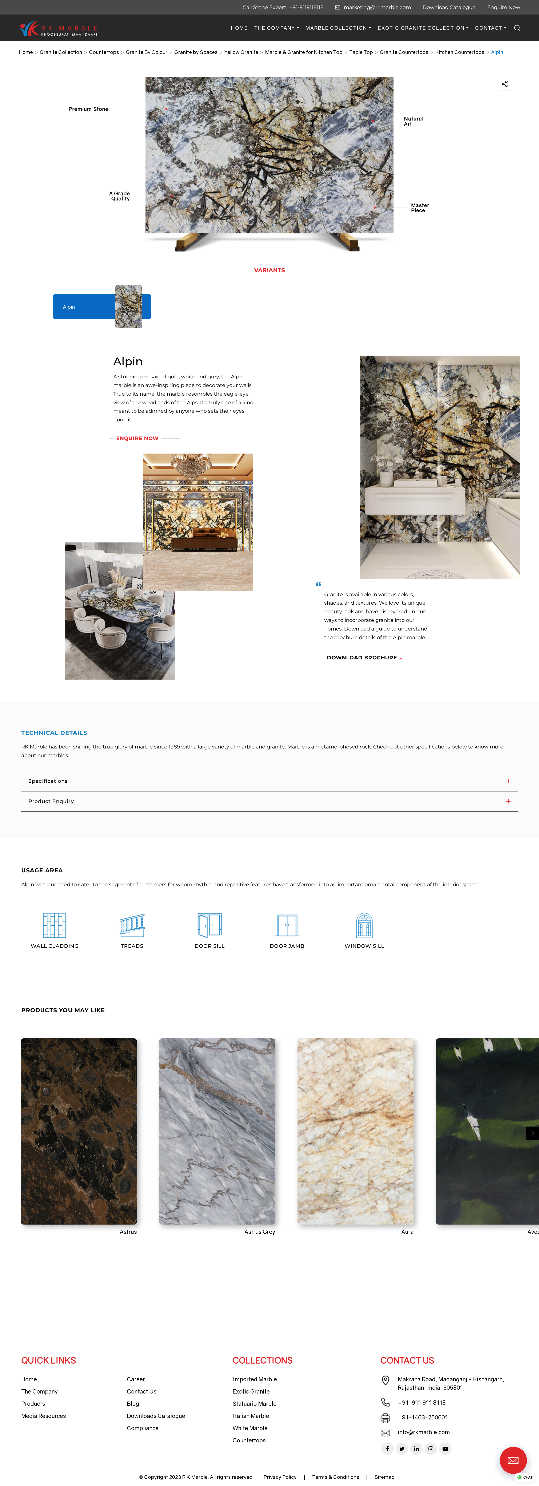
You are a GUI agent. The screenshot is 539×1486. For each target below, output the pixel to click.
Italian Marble (251, 1415)
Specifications (48, 781)
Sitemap (385, 1477)
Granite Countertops (404, 52)
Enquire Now (503, 7)
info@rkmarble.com (424, 1432)
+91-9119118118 (307, 7)
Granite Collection (61, 52)
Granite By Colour (146, 52)
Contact (489, 28)
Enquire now (137, 438)
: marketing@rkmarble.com (375, 7)
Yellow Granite (241, 52)
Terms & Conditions (335, 1477)
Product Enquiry (51, 801)
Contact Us (141, 1391)
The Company (274, 28)
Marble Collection (336, 28)
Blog (133, 1403)
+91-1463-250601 (423, 1417)
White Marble (250, 1428)
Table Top (361, 52)
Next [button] (532, 1133)
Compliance (143, 1428)
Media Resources (43, 1415)
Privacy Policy (280, 1477)
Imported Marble (255, 1379)
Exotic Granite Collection (421, 28)
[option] (269, 164)
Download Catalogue (449, 7)
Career (136, 1379)
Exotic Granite (251, 1391)
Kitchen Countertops (459, 52)
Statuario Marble (254, 1403)
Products (33, 1403)
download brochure (363, 658)
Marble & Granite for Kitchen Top (303, 52)
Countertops (104, 52)
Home (239, 28)
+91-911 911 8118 (422, 1402)
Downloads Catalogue (156, 1415)
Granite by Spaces (195, 52)
